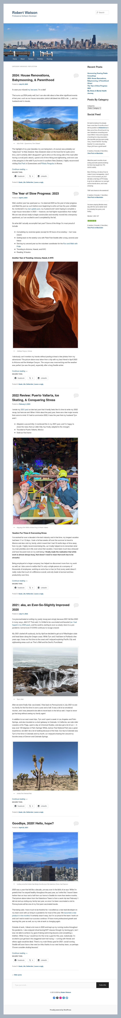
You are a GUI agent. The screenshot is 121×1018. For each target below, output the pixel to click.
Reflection (29, 182)
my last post (32, 89)
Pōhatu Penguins (47, 163)
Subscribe (102, 985)
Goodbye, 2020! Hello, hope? (33, 823)
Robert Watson (24, 12)
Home (15, 59)
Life (24, 182)
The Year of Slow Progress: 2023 (35, 193)
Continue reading (19, 169)
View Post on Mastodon (95, 153)
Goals (20, 182)
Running (49, 59)
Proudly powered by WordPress (60, 1010)
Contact (31, 59)
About (23, 59)
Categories (91, 106)
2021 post (24, 409)
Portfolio (40, 59)
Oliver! (89, 83)
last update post (34, 208)
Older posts (17, 975)
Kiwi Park (21, 163)
